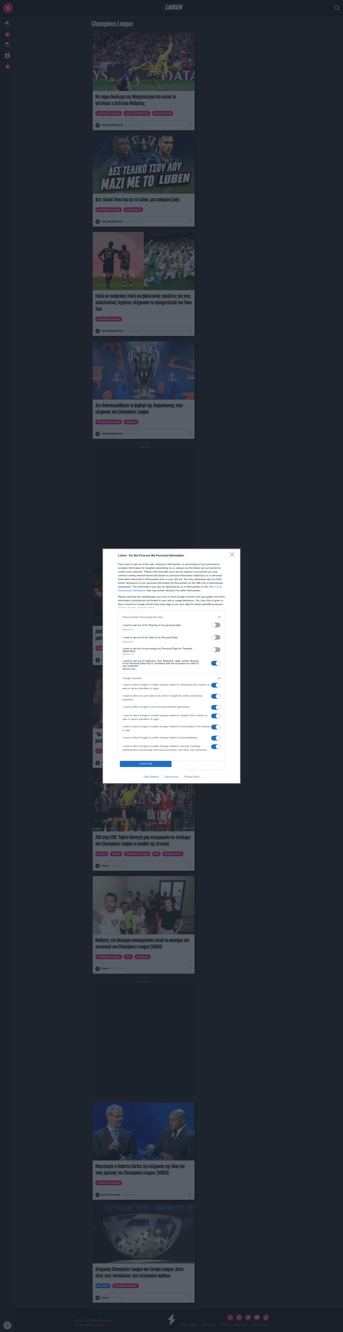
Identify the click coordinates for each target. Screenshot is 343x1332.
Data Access (171, 776)
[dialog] (171, 666)
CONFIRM (145, 763)
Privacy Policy (192, 776)
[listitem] (171, 617)
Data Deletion (151, 776)
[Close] (233, 555)
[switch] (215, 625)
